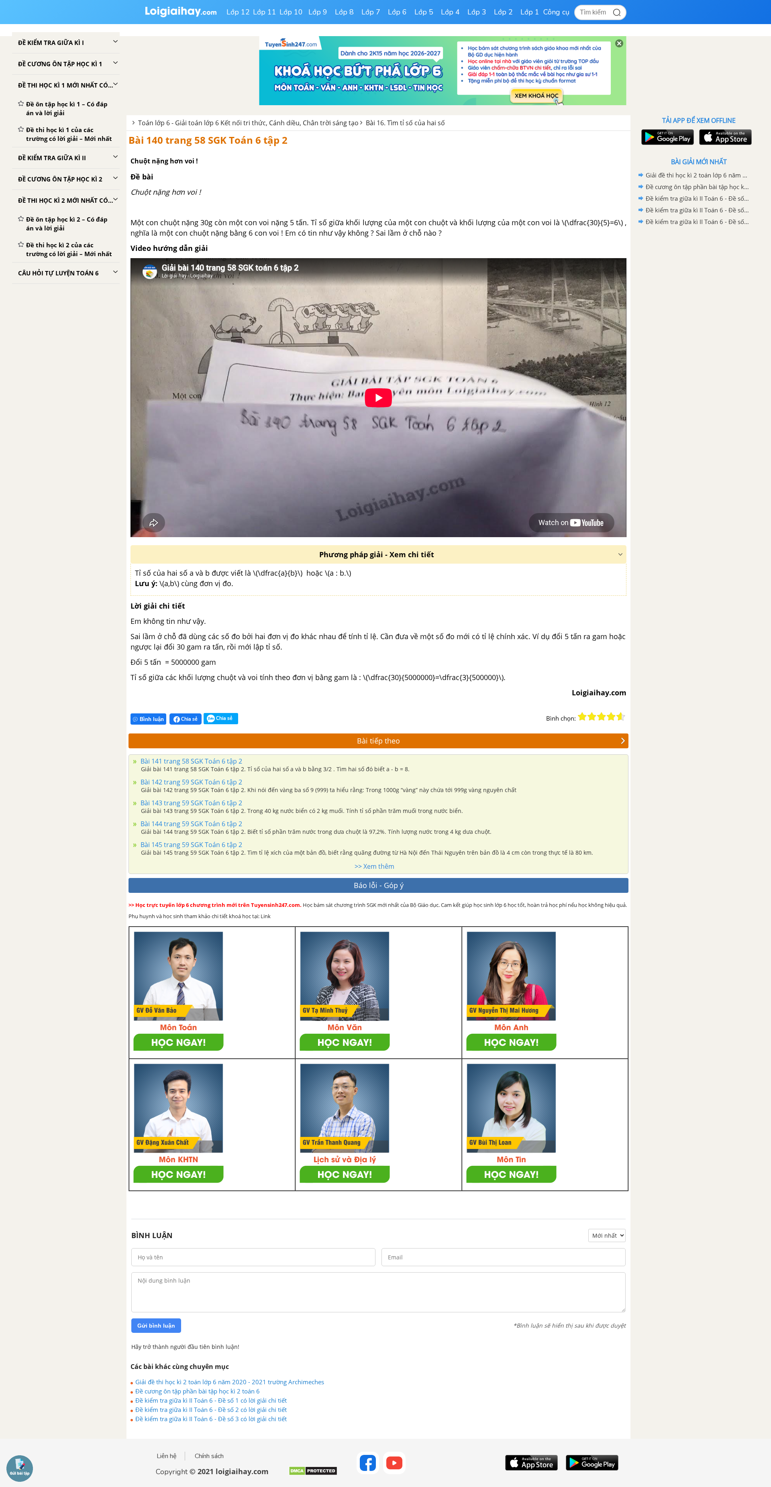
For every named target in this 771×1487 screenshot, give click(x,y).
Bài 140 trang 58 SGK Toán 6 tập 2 (208, 140)
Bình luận (152, 719)
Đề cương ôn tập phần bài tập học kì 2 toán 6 (197, 1391)
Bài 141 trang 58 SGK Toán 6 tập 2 (190, 761)
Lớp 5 (423, 12)
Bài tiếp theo (378, 741)
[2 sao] (592, 716)
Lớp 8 (344, 12)
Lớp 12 (238, 12)
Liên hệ (167, 1456)
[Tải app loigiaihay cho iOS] (724, 137)
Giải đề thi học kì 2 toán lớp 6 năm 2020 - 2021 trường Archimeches (229, 1382)
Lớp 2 (503, 12)
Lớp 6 (397, 12)
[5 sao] (621, 716)
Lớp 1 (529, 12)
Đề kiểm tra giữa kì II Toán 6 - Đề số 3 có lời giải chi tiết (211, 1419)
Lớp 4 (450, 12)
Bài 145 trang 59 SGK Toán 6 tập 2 (190, 844)
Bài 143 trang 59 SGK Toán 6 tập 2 (190, 802)
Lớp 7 (370, 12)
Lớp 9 (317, 12)
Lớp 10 (291, 12)
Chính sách (209, 1456)
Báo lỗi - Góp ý (379, 885)
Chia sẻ (189, 718)
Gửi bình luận (156, 1325)
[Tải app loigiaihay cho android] (666, 137)
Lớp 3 (476, 12)
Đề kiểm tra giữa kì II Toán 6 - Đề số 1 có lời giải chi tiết (211, 1400)
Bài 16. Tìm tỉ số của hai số (405, 122)
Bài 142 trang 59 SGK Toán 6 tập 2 (190, 782)
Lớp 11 (264, 12)
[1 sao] (582, 716)
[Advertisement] (698, 355)
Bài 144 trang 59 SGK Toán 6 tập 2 (190, 823)
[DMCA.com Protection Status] (313, 1474)
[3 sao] (601, 716)
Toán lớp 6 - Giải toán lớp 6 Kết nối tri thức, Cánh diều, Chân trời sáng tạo (248, 122)
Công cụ (556, 12)
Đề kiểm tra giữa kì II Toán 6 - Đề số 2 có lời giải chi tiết (211, 1410)
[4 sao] (611, 716)
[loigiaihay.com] (181, 15)
